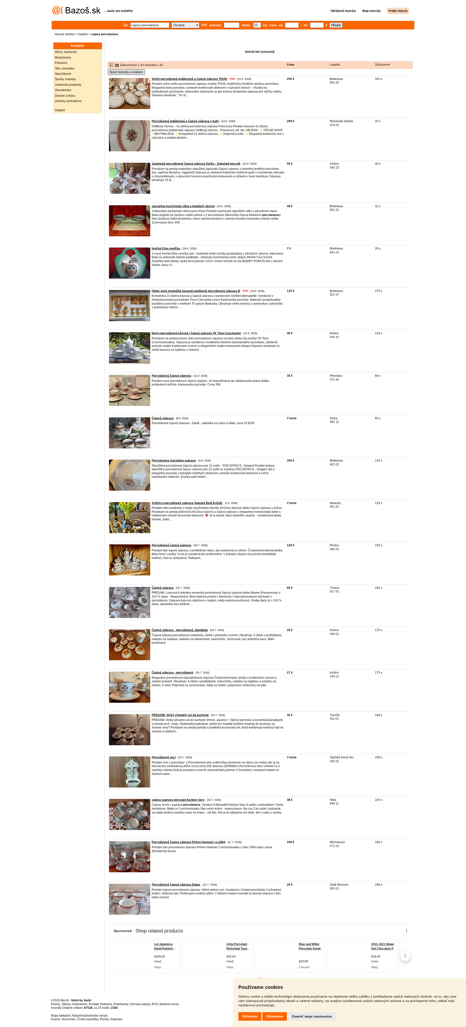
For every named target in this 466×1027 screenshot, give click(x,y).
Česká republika (88, 1019)
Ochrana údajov (140, 1004)
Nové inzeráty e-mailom (126, 72)
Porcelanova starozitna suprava (174, 460)
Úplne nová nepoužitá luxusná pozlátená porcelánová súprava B (196, 291)
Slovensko (68, 1019)
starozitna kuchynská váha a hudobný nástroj (183, 206)
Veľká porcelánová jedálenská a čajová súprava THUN (189, 79)
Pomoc (55, 1004)
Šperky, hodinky (65, 79)
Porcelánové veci (164, 757)
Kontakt (94, 1004)
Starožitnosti (63, 74)
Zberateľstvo (63, 90)
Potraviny (61, 63)
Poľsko (104, 1019)
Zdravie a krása (65, 95)
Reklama (106, 1004)
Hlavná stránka (65, 34)
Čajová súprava (163, 418)
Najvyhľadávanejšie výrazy (90, 1015)
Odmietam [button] (274, 1016)
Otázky (66, 1004)
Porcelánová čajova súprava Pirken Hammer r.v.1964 (188, 842)
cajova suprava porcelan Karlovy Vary (178, 800)
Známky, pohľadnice (68, 101)
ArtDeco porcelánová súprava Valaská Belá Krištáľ (187, 503)
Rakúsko (116, 1019)
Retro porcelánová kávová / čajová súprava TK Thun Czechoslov (196, 333)
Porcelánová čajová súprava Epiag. (176, 884)
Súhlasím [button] (250, 1016)
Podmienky (121, 1004)
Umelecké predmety (68, 84)
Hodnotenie (79, 1004)
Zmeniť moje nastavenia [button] (312, 1016)
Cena (290, 64)
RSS (155, 1004)
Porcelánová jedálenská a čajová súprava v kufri (185, 121)
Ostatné (83, 34)
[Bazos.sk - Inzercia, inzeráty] (76, 13)
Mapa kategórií (61, 1015)
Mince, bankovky (66, 52)
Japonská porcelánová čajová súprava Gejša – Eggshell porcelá (196, 163)
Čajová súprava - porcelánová (172, 672)
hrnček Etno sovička (166, 248)
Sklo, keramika (64, 68)
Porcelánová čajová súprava (171, 375)
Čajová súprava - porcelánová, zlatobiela (180, 630)
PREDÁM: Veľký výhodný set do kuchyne (180, 715)
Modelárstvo (63, 57)
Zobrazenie (382, 64)
